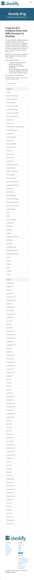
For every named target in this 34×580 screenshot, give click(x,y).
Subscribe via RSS (11, 83)
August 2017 (10, 376)
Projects (9, 264)
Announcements (11, 168)
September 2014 (11, 496)
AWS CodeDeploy (11, 178)
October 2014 (10, 493)
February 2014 (10, 520)
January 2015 (10, 482)
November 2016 (11, 407)
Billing (8, 216)
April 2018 (9, 352)
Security (9, 274)
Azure (8, 212)
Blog (19, 546)
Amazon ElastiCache (12, 130)
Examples (9, 230)
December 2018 (11, 334)
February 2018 (10, 355)
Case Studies (8, 550)
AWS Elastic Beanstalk (12, 185)
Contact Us (21, 545)
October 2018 (10, 341)
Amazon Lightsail (11, 137)
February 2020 (10, 307)
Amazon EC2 (8, 79)
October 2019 (10, 317)
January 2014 (10, 523)
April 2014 (9, 513)
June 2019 (9, 321)
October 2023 (10, 283)
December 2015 (11, 444)
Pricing (8, 261)
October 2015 (10, 451)
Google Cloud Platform (13, 236)
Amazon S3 (10, 151)
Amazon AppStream (12, 99)
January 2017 (10, 400)
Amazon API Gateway (12, 96)
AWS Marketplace (11, 195)
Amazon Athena (11, 102)
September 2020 (11, 300)
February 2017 (10, 396)
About (7, 545)
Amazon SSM (10, 154)
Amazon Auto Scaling (12, 106)
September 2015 (11, 455)
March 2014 (10, 517)
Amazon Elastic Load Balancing (15, 126)
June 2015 (9, 465)
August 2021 (10, 286)
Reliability (9, 271)
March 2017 (10, 393)
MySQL (9, 257)
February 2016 (10, 438)
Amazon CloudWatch (12, 109)
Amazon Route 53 (11, 147)
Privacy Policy (22, 558)
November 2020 (11, 297)
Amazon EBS (10, 120)
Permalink (16, 79)
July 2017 (9, 379)
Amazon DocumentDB (13, 113)
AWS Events (10, 188)
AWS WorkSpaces (11, 209)
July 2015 (9, 462)
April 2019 (9, 324)
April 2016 (9, 431)
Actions (26, 78)
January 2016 (10, 441)
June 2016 (9, 424)
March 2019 (10, 328)
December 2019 (11, 314)
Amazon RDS (10, 140)
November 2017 (11, 365)
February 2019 (10, 331)
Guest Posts (10, 240)
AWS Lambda (10, 192)
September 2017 (11, 372)
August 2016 (10, 417)
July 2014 (9, 503)
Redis (8, 267)
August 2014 (10, 499)
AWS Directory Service (13, 181)
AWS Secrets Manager (13, 199)
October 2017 (10, 369)
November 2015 (11, 448)
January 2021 (10, 293)
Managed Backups (12, 247)
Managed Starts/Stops (13, 254)
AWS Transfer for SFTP (13, 206)
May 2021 (9, 290)
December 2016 (11, 403)
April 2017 (9, 389)
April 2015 (9, 472)
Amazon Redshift (11, 144)
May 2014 (9, 510)
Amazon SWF (10, 157)
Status (20, 548)
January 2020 (10, 310)
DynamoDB (10, 226)
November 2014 (11, 489)
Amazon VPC (10, 161)
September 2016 (11, 413)
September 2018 (11, 345)
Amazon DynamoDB (12, 116)
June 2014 (9, 506)
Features (9, 233)
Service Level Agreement (21, 567)
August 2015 (10, 458)
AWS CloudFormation (12, 171)
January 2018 (10, 358)
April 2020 (9, 303)
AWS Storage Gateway (13, 202)
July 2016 (9, 420)
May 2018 (9, 348)
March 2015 (10, 475)
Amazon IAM (10, 133)
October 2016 (10, 410)
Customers (8, 548)
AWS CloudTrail (11, 175)
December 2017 (11, 362)
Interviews (9, 243)
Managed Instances (12, 250)
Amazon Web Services (13, 164)
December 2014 (11, 486)
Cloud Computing (11, 219)
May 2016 (9, 427)
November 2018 (11, 338)
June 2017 (9, 383)
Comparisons (10, 223)
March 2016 (10, 434)
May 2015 (9, 468)
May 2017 (9, 386)
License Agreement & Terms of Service (23, 560)
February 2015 (10, 479)
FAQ (6, 555)
